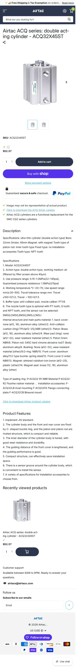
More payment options (38, 182)
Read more (68, 2)
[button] (13, 159)
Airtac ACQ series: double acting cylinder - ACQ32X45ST (20, 534)
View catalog (5, 10)
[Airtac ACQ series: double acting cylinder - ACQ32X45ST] (21, 510)
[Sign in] (64, 11)
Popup (8, 146)
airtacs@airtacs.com (20, 583)
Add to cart (44, 161)
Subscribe (69, 605)
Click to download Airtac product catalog (26, 401)
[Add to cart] (27, 551)
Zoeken (69, 19)
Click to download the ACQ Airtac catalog (31, 209)
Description (12, 231)
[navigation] (32, 125)
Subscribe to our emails (17, 597)
